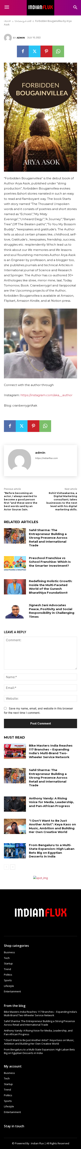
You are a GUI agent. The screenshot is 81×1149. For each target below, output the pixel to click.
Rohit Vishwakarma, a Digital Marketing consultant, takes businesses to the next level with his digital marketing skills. (61, 501)
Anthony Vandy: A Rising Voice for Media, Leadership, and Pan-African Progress (51, 802)
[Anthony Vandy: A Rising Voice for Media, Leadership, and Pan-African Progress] (15, 804)
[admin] (8, 38)
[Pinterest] (46, 51)
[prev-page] (6, 867)
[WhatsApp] (58, 51)
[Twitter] (34, 51)
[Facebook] (23, 51)
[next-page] (12, 867)
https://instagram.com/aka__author (46, 395)
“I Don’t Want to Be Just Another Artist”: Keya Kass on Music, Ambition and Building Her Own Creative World (52, 826)
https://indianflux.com (46, 458)
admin (21, 37)
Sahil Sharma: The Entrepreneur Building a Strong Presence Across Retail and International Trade (48, 537)
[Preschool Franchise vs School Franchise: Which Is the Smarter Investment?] (15, 563)
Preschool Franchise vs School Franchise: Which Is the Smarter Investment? (50, 561)
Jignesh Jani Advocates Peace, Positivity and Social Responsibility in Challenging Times (51, 610)
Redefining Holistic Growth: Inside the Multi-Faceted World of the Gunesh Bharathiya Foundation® (50, 586)
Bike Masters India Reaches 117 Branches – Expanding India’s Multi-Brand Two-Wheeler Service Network (51, 751)
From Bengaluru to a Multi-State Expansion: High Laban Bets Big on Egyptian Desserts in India (51, 850)
